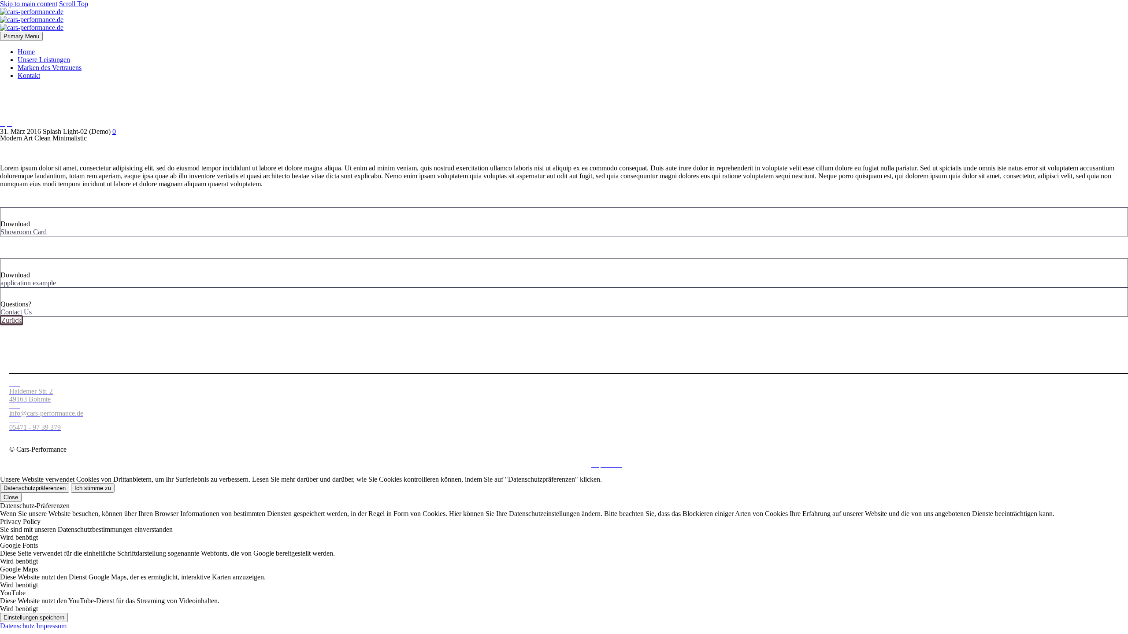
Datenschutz (569, 464)
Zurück (11, 320)
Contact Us (16, 312)
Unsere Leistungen (44, 59)
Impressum (51, 626)
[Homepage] (31, 19)
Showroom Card (23, 232)
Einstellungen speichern (34, 617)
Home (26, 51)
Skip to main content (28, 3)
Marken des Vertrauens (50, 67)
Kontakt (29, 75)
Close (11, 497)
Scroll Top (73, 3)
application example (28, 283)
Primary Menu (21, 36)
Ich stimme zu (92, 488)
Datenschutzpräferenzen (35, 488)
